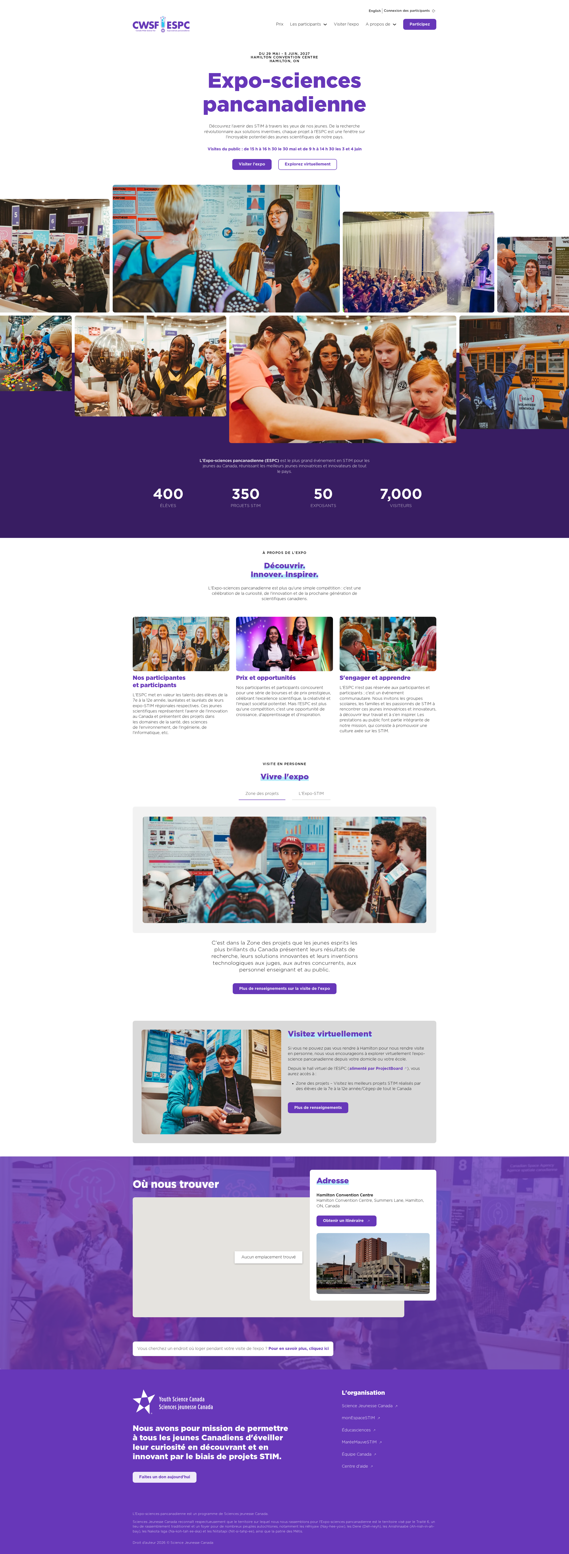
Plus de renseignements (318, 1108)
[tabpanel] (284, 890)
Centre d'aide (355, 1466)
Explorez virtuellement (308, 164)
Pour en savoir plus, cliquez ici (298, 1349)
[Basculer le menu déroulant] (325, 24)
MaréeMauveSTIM (359, 1442)
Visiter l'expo (346, 24)
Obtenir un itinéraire (343, 1221)
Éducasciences (356, 1430)
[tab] (262, 794)
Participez (420, 24)
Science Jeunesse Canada (367, 1406)
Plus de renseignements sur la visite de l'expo (284, 989)
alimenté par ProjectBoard (376, 1069)
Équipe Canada (356, 1455)
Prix (279, 24)
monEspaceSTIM (358, 1418)
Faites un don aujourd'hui (164, 1477)
